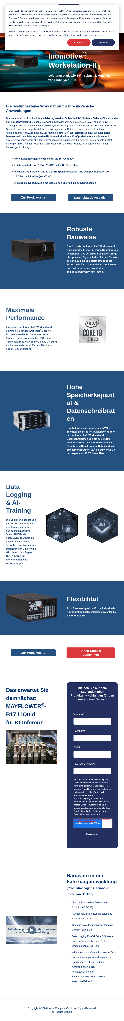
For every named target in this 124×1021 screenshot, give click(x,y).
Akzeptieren (79, 42)
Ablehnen (103, 42)
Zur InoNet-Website (62, 1012)
